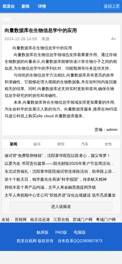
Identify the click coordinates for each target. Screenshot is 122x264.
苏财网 (21, 219)
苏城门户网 (82, 219)
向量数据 (22, 54)
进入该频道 (61, 206)
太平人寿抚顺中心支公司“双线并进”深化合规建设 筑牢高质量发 (60, 195)
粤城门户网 (106, 219)
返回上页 (112, 6)
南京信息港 (40, 219)
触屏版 (43, 232)
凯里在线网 (9, 8)
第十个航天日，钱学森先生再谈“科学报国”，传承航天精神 (56, 179)
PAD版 (61, 232)
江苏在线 (61, 219)
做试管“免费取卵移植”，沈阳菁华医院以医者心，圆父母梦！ (58, 155)
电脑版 (80, 232)
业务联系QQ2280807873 (80, 241)
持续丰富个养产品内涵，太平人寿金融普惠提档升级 (50, 187)
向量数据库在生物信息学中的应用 (42, 48)
